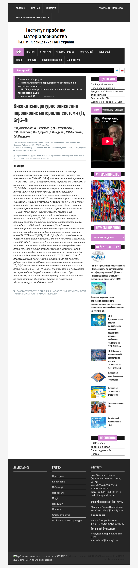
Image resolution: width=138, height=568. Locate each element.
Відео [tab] (96, 109)
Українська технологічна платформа (113, 391)
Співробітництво (65, 51)
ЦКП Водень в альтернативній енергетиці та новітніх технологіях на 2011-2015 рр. (115, 359)
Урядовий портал (100, 446)
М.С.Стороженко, (63, 128)
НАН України (98, 443)
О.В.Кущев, (40, 132)
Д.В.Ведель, (57, 132)
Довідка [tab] (119, 109)
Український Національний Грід (114, 421)
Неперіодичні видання (103, 87)
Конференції (86, 51)
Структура (45, 51)
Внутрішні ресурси (52, 60)
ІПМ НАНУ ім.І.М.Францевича (36, 559)
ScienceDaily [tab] (107, 109)
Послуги (32, 60)
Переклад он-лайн (101, 450)
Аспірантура (73, 60)
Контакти (51, 8)
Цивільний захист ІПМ (116, 404)
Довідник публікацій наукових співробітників (107, 93)
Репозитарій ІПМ (100, 98)
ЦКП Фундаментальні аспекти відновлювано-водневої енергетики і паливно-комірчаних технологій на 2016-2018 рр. (115, 331)
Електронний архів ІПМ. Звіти (107, 101)
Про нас (35, 8)
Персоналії (58, 492)
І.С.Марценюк (22, 136)
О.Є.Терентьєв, (22, 132)
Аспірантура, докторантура (67, 520)
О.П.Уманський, (23, 128)
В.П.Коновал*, (43, 128)
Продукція (57, 503)
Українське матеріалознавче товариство (115, 376)
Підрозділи (58, 476)
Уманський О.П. (29, 96)
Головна (20, 8)
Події (19, 60)
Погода (95, 453)
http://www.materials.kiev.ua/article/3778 (32, 158)
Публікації (104, 51)
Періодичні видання (102, 84)
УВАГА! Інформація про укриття (32, 17)
